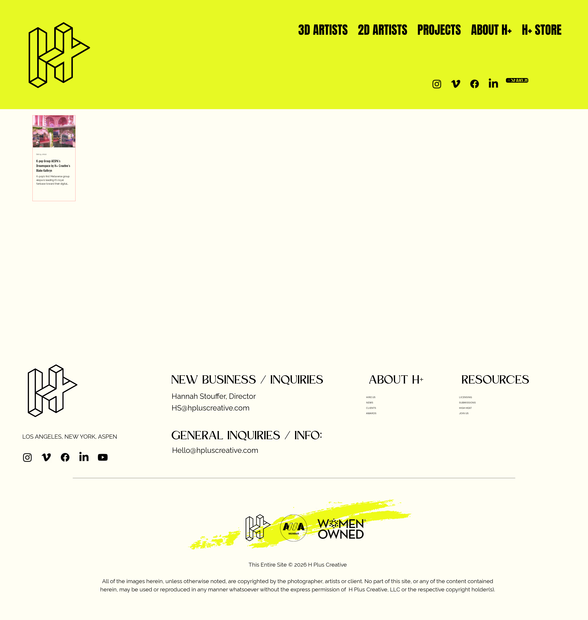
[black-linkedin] (493, 84)
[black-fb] (474, 84)
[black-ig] (437, 84)
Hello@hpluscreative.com (215, 450)
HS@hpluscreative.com (211, 408)
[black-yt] (102, 457)
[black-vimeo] (455, 84)
